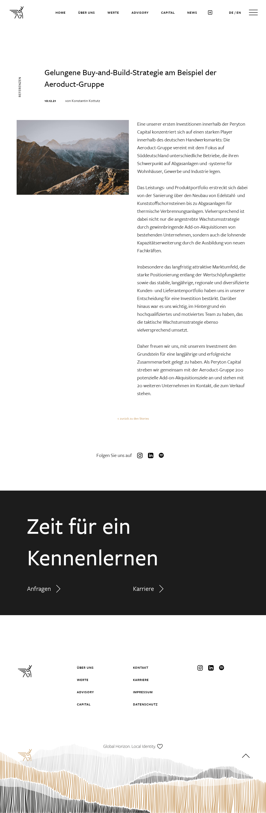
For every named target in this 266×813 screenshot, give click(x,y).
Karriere (143, 588)
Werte (113, 12)
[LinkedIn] (150, 455)
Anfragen (39, 588)
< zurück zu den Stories (133, 418)
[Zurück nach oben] (245, 757)
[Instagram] (140, 455)
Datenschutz (145, 704)
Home (60, 12)
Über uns (86, 12)
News (192, 12)
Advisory (140, 12)
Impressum (143, 692)
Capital (168, 12)
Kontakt (140, 667)
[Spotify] (161, 455)
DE (231, 12)
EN (238, 12)
